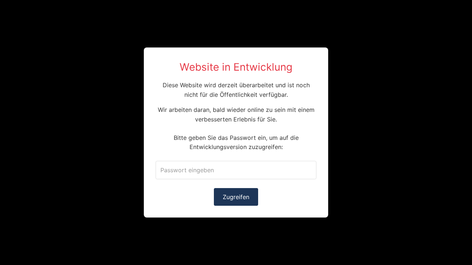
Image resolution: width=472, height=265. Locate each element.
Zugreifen (236, 197)
